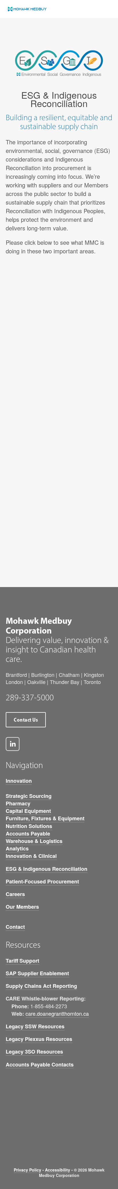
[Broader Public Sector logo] (19, 1132)
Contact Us (26, 719)
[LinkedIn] (12, 744)
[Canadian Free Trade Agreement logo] (45, 1132)
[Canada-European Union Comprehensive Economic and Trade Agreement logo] (72, 1132)
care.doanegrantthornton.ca (57, 1013)
